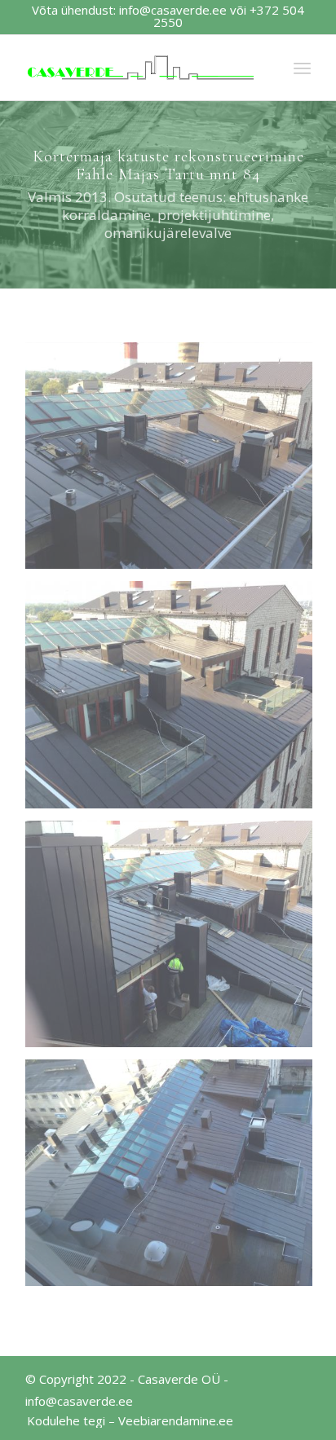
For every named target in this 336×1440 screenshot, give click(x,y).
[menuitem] (126, 1420)
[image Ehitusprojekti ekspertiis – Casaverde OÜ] (175, 461)
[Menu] (302, 67)
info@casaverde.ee (173, 10)
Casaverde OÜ (179, 1379)
